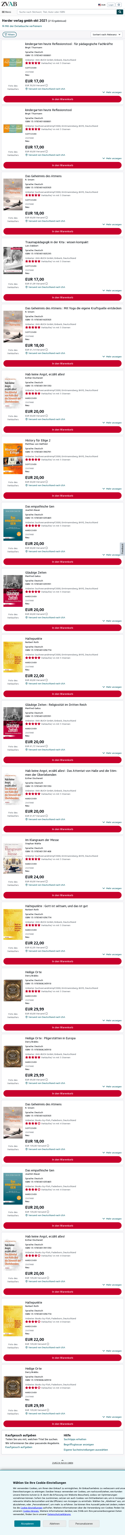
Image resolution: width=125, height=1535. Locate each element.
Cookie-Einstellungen (31, 1507)
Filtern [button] (11, 34)
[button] (112, 92)
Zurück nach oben (62, 1462)
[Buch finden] (120, 11)
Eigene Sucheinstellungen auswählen (86, 1449)
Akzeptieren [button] (27, 1523)
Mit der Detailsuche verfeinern (23, 26)
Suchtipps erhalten (75, 1439)
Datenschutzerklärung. (59, 1514)
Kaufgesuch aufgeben (18, 1447)
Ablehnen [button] (55, 1523)
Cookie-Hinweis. (31, 1510)
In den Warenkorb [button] (62, 99)
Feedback (122, 549)
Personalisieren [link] (84, 1523)
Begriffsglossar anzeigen (79, 1444)
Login (111, 5)
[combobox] (67, 11)
